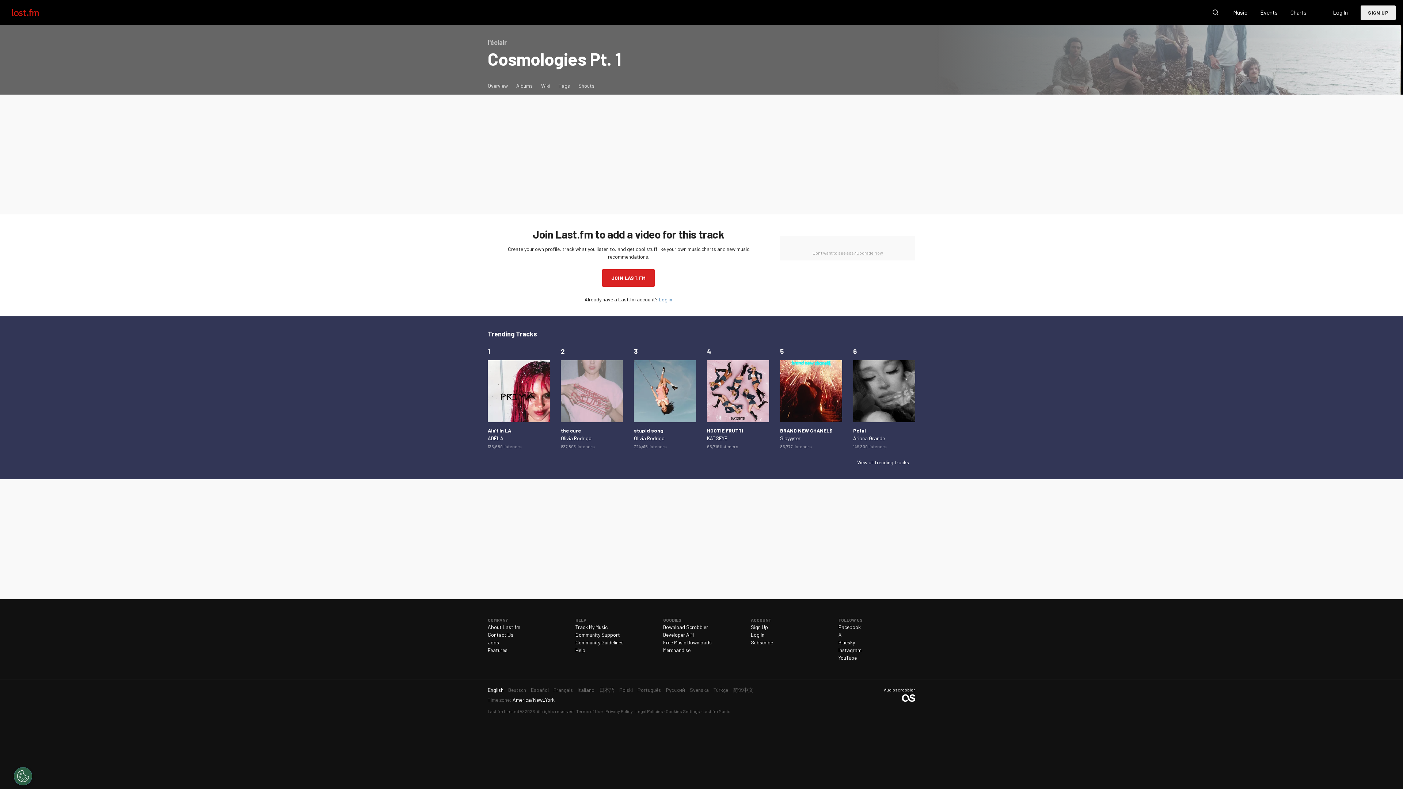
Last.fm (34, 12)
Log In (1340, 12)
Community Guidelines (599, 642)
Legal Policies (649, 711)
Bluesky (847, 642)
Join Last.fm (628, 278)
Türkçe (721, 690)
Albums (524, 86)
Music (1240, 12)
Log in (665, 299)
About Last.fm (504, 627)
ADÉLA (495, 438)
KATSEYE (717, 438)
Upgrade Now (869, 252)
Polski (626, 690)
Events (1269, 12)
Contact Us (500, 635)
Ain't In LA (499, 430)
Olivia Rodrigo (576, 438)
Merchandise (677, 650)
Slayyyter (790, 438)
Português (649, 690)
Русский (675, 690)
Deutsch (517, 690)
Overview (498, 86)
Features (497, 650)
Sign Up (1378, 12)
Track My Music (591, 627)
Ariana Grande (869, 438)
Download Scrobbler (685, 627)
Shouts (586, 86)
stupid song (649, 430)
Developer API (678, 635)
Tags (564, 86)
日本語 (607, 690)
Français (563, 690)
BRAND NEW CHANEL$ (806, 430)
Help (580, 650)
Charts (1298, 12)
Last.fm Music (716, 711)
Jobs (493, 642)
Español (540, 690)
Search (1215, 12)
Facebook (850, 627)
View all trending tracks (883, 462)
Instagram (850, 650)
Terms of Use (589, 711)
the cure (571, 430)
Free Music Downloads (687, 642)
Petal (859, 430)
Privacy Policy (619, 711)
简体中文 (743, 690)
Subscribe (762, 642)
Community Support (597, 635)
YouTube (848, 658)
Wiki (545, 86)
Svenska (699, 690)
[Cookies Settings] (23, 776)
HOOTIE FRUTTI (725, 430)
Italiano (586, 690)
